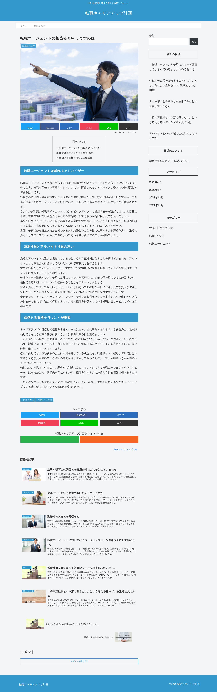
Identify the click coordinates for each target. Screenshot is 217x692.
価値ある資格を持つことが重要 (75, 157)
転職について (28, 399)
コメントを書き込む (79, 661)
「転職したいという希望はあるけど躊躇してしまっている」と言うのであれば (173, 66)
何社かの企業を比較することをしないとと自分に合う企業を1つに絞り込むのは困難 (173, 85)
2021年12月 (156, 197)
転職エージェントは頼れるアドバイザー (80, 148)
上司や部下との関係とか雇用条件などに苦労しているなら (173, 103)
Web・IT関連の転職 (161, 228)
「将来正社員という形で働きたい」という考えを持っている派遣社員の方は (173, 119)
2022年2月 (155, 182)
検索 (151, 35)
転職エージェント (45, 399)
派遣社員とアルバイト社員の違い (77, 152)
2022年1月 (155, 189)
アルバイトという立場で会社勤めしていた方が (173, 135)
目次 (75, 141)
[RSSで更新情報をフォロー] (109, 439)
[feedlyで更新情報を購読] (49, 439)
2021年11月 (156, 205)
